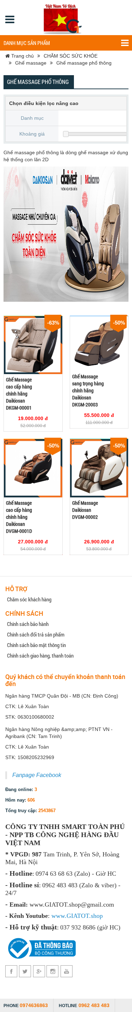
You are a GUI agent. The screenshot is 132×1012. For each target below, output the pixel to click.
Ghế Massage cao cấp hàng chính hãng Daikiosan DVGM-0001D (19, 517)
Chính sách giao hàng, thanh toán (40, 655)
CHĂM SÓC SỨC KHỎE (71, 56)
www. (59, 915)
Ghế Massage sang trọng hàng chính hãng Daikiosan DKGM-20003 (88, 390)
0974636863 (34, 1005)
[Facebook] (11, 971)
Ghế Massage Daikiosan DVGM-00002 (85, 510)
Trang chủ (22, 56)
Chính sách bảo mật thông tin (36, 644)
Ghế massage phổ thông (84, 63)
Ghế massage (30, 63)
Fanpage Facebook (36, 775)
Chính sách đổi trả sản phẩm (35, 634)
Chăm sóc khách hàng (29, 599)
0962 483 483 (93, 1005)
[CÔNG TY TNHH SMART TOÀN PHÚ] (63, 17)
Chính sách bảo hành (28, 623)
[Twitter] (25, 971)
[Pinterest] (52, 971)
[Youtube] (66, 971)
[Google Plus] (39, 971)
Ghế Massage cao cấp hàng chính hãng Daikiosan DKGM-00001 (19, 393)
